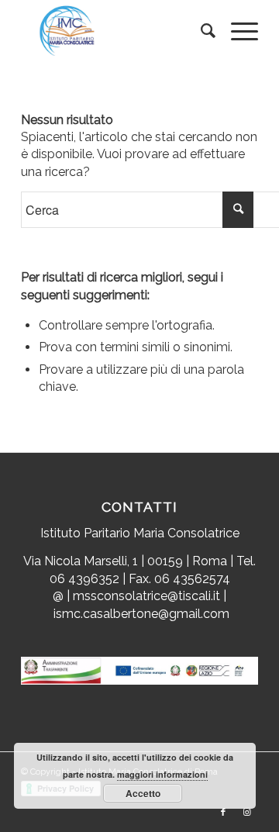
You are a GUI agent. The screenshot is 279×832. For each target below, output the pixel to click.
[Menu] (236, 31)
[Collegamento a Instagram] (246, 812)
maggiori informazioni (162, 774)
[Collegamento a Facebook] (223, 812)
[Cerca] (200, 31)
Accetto (143, 793)
